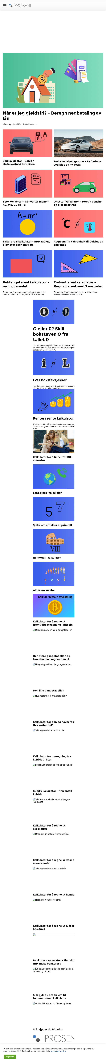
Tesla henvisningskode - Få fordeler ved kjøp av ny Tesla (77, 163)
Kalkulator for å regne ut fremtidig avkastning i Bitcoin (53, 623)
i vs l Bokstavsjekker (50, 380)
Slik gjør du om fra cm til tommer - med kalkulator (49, 996)
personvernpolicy (58, 1051)
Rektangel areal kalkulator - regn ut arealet (26, 284)
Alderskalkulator (44, 590)
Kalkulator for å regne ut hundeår (55, 894)
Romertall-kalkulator (47, 557)
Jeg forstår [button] (10, 1057)
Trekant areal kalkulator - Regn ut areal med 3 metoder (78, 284)
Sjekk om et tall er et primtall (52, 525)
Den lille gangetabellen (48, 690)
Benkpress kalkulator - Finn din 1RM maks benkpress (53, 962)
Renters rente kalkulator (53, 418)
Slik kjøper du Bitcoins (48, 1029)
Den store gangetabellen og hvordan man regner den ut (51, 657)
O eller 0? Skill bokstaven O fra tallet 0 (50, 334)
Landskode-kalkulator (47, 492)
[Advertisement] (53, 32)
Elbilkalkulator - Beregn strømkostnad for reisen (19, 162)
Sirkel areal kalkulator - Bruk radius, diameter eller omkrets (26, 243)
